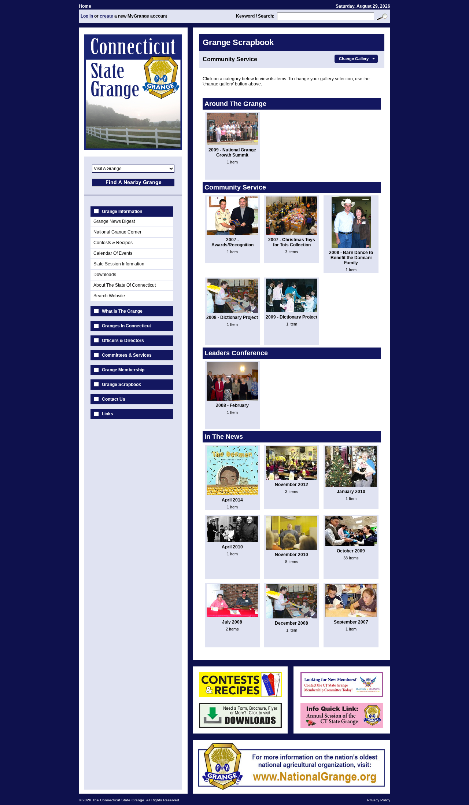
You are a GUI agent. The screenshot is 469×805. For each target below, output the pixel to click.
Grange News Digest (114, 221)
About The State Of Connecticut (124, 285)
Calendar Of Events (112, 253)
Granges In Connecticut (126, 325)
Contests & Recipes (113, 242)
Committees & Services (127, 355)
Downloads (104, 274)
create (106, 16)
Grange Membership (123, 369)
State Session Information (118, 264)
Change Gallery (354, 58)
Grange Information (122, 211)
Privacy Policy (378, 800)
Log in (87, 16)
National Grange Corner (117, 232)
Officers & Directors (123, 340)
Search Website (109, 295)
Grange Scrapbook (121, 384)
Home (85, 6)
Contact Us (113, 399)
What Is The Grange (122, 311)
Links (107, 413)
